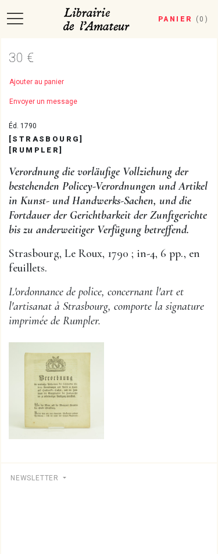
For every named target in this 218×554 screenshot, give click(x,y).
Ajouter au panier (36, 82)
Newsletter (35, 478)
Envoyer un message (43, 101)
